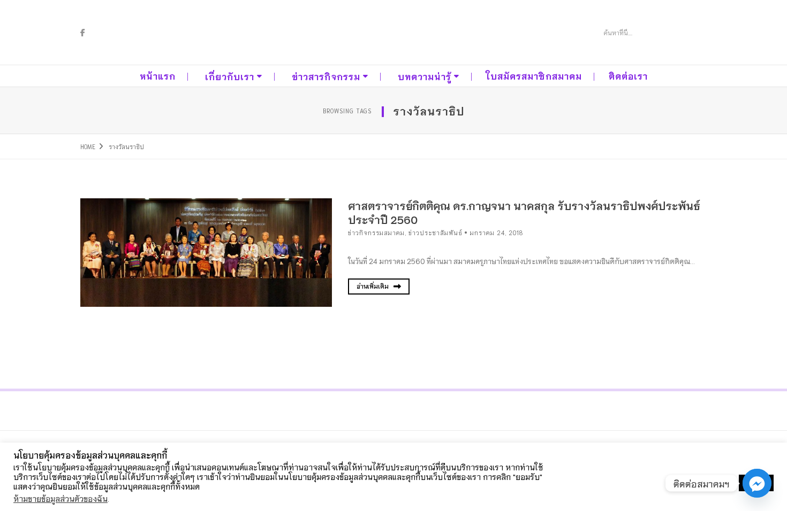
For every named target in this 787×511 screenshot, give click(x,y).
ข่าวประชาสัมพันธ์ (435, 232)
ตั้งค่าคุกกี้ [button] (714, 483)
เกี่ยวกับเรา (229, 76)
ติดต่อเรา (628, 75)
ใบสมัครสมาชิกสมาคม (534, 75)
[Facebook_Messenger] (757, 483)
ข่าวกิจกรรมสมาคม (376, 232)
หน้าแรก (158, 75)
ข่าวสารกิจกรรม (326, 76)
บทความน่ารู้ (424, 76)
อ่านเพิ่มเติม (373, 286)
